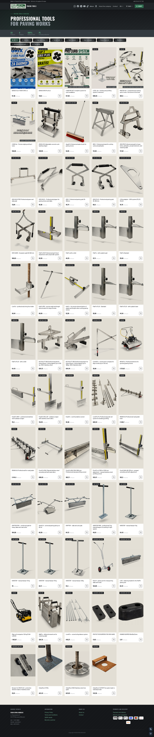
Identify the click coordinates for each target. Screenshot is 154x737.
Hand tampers (73, 40)
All (16, 40)
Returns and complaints (120, 715)
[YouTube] (84, 6)
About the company (105, 6)
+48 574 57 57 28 (138, 1)
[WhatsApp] (75, 6)
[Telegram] (81, 6)
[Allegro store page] (128, 722)
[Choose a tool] (151, 729)
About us (81, 712)
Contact (115, 6)
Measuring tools (105, 40)
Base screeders (89, 40)
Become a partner (50, 720)
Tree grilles (38, 44)
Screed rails (58, 40)
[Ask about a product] (151, 734)
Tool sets (27, 40)
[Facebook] (78, 6)
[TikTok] (88, 6)
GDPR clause (48, 717)
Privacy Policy (49, 712)
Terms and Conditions (51, 715)
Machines (121, 40)
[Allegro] (92, 6)
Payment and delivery (119, 712)
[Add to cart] (32, 95)
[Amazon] (96, 6)
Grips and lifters (42, 40)
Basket (140, 6)
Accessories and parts (21, 44)
